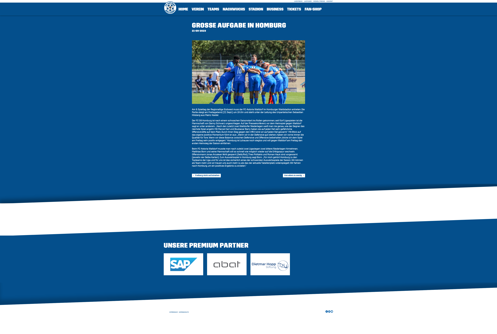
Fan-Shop (313, 9)
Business (275, 9)
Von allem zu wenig (293, 175)
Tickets (294, 9)
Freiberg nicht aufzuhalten (207, 175)
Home (183, 9)
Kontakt (330, 1)
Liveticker (308, 1)
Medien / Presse (319, 1)
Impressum (173, 312)
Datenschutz (184, 312)
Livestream (298, 1)
